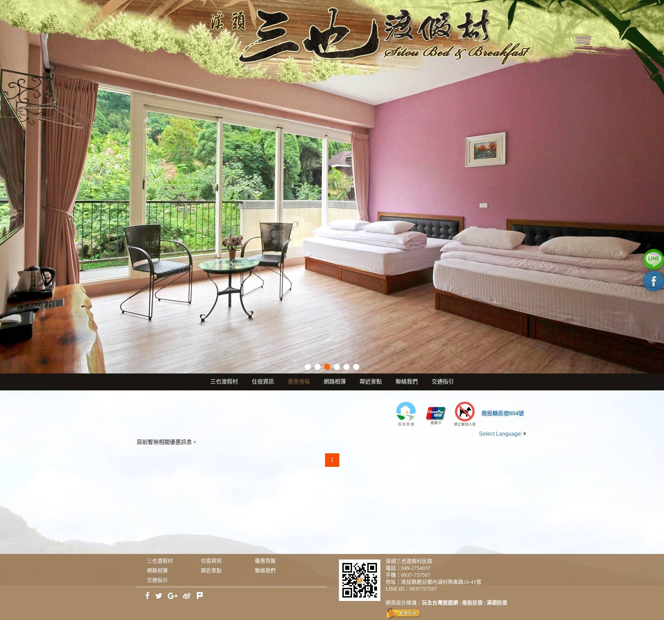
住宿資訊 (263, 382)
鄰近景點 (371, 382)
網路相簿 (335, 382)
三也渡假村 (224, 382)
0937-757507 (416, 575)
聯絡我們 (407, 382)
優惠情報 (299, 382)
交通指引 (443, 382)
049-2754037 (416, 568)
